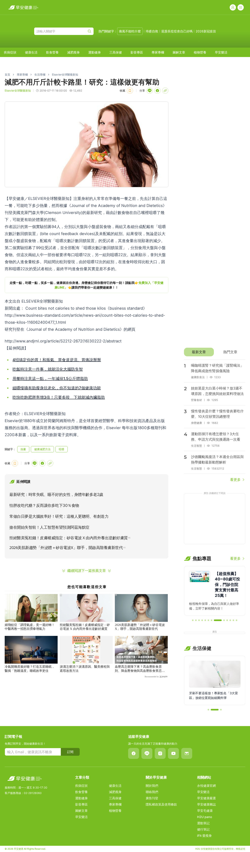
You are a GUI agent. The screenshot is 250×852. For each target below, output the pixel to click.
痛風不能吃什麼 (130, 31)
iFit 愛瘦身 (204, 836)
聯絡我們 (152, 792)
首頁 (7, 74)
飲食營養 (52, 52)
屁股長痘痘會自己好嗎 (177, 31)
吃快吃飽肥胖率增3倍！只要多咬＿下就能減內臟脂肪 (58, 397)
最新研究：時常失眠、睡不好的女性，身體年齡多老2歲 (56, 494)
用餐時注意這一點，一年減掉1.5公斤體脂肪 (50, 378)
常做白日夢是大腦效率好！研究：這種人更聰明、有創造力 (58, 516)
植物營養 (200, 52)
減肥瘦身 (73, 52)
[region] (86, 285)
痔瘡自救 (152, 31)
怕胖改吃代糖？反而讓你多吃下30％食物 (44, 505)
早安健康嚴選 (206, 798)
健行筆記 (203, 829)
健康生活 (31, 52)
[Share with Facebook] (157, 90)
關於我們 (152, 786)
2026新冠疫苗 (206, 31)
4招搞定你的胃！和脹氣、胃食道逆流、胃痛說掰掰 (56, 359)
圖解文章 (179, 52)
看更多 (235, 480)
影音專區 (136, 52)
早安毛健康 (205, 811)
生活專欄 (39, 74)
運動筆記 (203, 823)
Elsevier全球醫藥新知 (65, 74)
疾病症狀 (10, 52)
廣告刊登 (152, 798)
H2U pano (204, 817)
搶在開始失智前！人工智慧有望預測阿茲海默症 (49, 527)
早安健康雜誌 (206, 804)
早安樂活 (221, 52)
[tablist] (214, 352)
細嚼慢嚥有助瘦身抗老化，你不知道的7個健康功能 (56, 388)
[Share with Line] (149, 90)
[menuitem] (10, 52)
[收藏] (130, 90)
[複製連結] (165, 90)
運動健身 (94, 52)
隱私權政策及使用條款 (161, 804)
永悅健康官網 (206, 786)
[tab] (199, 352)
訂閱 (70, 752)
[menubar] (115, 52)
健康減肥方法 (42, 449)
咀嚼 (61, 449)
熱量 (23, 449)
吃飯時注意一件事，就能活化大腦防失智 (47, 369)
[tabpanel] (214, 420)
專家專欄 (158, 52)
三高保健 (115, 52)
